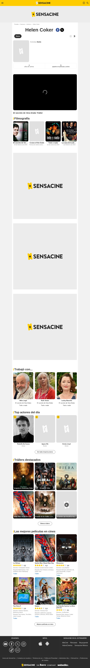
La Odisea (16, 563)
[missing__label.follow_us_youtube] (6, 644)
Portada (16, 24)
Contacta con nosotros (24, 658)
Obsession (60, 563)
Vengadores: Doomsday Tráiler (23, 488)
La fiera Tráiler (66, 488)
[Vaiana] (45, 591)
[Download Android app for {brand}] (48, 643)
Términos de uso (38, 658)
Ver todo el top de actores (45, 452)
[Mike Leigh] (23, 385)
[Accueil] (43, 3)
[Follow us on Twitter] (18, 644)
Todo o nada (53, 143)
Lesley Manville (66, 400)
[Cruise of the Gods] (37, 131)
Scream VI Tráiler (45, 488)
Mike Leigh (23, 400)
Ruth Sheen (45, 400)
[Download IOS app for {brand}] (41, 643)
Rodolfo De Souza (23, 444)
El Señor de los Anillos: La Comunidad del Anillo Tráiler (45, 516)
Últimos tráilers (45, 523)
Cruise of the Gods (37, 143)
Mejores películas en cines (45, 624)
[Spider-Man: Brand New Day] (45, 548)
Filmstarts (73, 643)
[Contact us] (18, 650)
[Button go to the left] (70, 36)
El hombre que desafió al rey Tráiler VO (67, 516)
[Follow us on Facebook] (12, 644)
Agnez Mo (45, 444)
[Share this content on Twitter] (62, 30)
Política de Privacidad (50, 658)
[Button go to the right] (74, 36)
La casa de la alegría (69, 143)
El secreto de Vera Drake (20, 143)
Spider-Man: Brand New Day (44, 563)
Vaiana (37, 606)
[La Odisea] (23, 548)
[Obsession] (66, 548)
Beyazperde (83, 643)
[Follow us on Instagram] (24, 644)
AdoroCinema (67, 645)
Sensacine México (81, 645)
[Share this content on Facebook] (58, 30)
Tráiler (15, 573)
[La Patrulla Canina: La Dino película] (66, 591)
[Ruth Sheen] (45, 385)
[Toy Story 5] (23, 591)
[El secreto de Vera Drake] (20, 131)
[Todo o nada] (53, 131)
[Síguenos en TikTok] (12, 650)
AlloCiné (65, 643)
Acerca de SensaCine (8, 658)
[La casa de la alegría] (69, 131)
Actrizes (29, 24)
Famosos (22, 24)
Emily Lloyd (66, 444)
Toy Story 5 (17, 606)
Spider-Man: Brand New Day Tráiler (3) (24, 516)
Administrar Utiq (64, 658)
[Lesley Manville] (67, 385)
